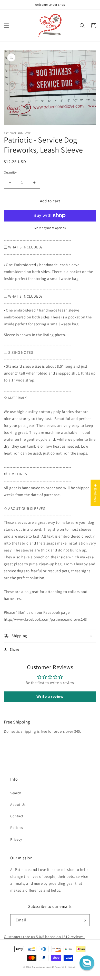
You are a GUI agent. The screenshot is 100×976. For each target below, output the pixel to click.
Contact (16, 816)
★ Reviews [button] (95, 493)
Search (16, 793)
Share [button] (14, 649)
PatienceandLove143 (43, 966)
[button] (6, 25)
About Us (18, 804)
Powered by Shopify (66, 966)
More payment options (50, 228)
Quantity (10, 172)
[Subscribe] (83, 920)
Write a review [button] (49, 696)
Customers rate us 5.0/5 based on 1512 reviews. (44, 936)
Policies (16, 827)
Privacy (16, 839)
